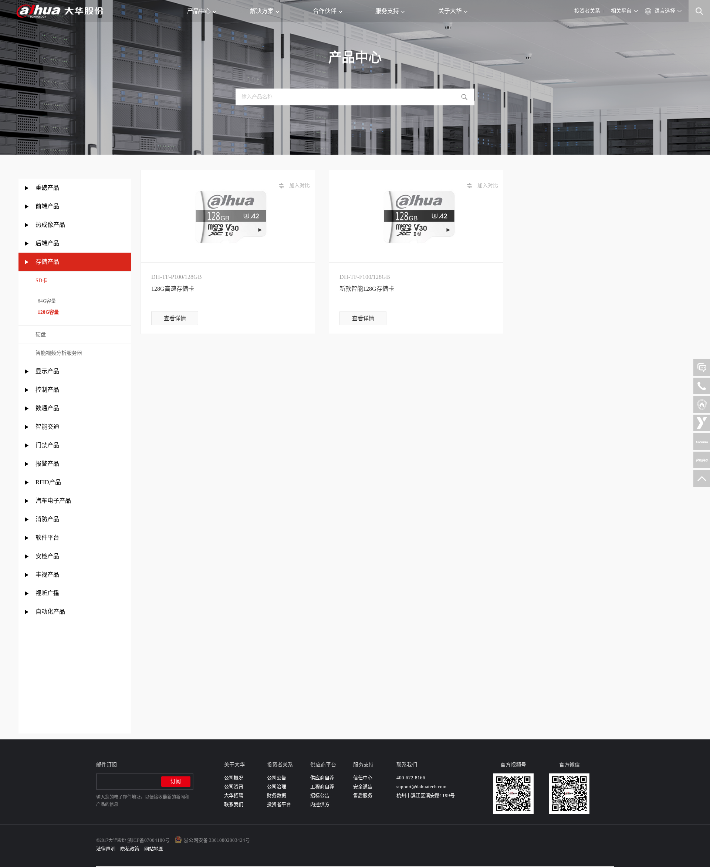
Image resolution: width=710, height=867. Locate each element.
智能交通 (47, 427)
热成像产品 (50, 225)
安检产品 (47, 556)
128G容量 (47, 312)
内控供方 (319, 804)
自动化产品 (50, 611)
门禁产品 (47, 445)
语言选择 (665, 11)
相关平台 (621, 11)
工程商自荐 (322, 786)
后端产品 (47, 243)
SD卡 (41, 280)
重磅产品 (47, 188)
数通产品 (47, 408)
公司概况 (233, 777)
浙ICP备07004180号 (148, 840)
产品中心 (199, 11)
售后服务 (362, 795)
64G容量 (46, 301)
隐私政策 (129, 848)
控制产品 (48, 390)
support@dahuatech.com (421, 786)
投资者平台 (279, 804)
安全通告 (362, 786)
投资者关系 (587, 11)
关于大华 (450, 11)
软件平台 (47, 537)
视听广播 (47, 593)
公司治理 (276, 786)
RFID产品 (48, 482)
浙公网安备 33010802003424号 (217, 840)
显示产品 (47, 371)
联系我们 (233, 804)
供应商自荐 (322, 777)
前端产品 (47, 206)
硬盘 (41, 334)
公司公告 (276, 777)
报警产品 (47, 464)
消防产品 (47, 519)
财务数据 (276, 795)
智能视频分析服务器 (59, 353)
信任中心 (362, 777)
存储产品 (47, 262)
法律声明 (105, 848)
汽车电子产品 (53, 500)
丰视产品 (47, 574)
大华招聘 (233, 795)
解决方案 (262, 11)
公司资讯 (233, 786)
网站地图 (153, 848)
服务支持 (387, 11)
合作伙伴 (325, 11)
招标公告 (319, 795)
